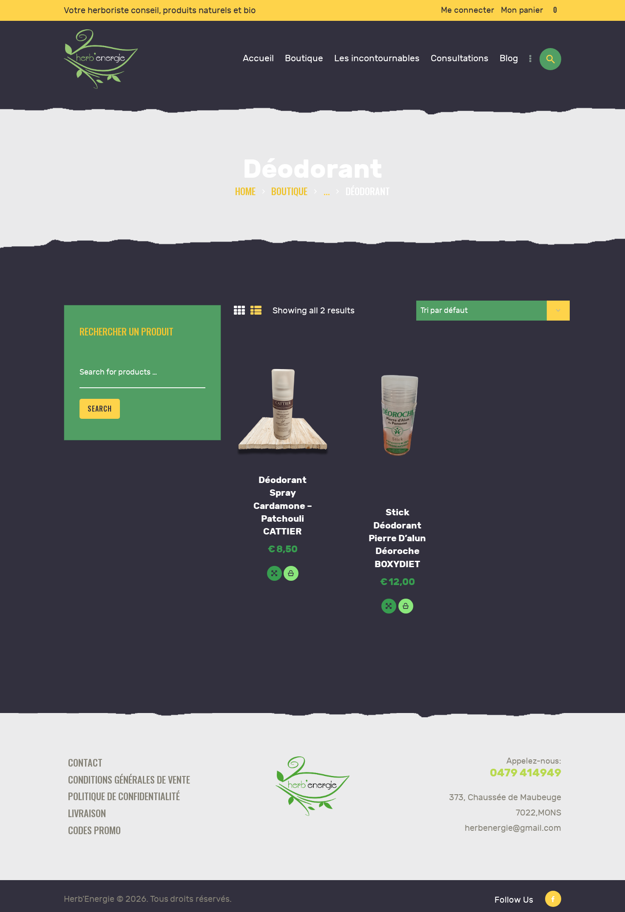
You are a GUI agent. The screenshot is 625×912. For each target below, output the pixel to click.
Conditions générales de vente (129, 779)
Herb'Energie (89, 899)
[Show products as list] (255, 310)
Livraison (87, 813)
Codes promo (94, 830)
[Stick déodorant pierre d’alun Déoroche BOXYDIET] (388, 606)
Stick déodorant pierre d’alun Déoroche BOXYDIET (397, 538)
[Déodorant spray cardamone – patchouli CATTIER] (274, 573)
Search (100, 408)
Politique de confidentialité (124, 796)
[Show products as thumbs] (239, 310)
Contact (85, 762)
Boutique (289, 191)
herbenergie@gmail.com (513, 828)
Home (245, 191)
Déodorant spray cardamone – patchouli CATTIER (282, 506)
